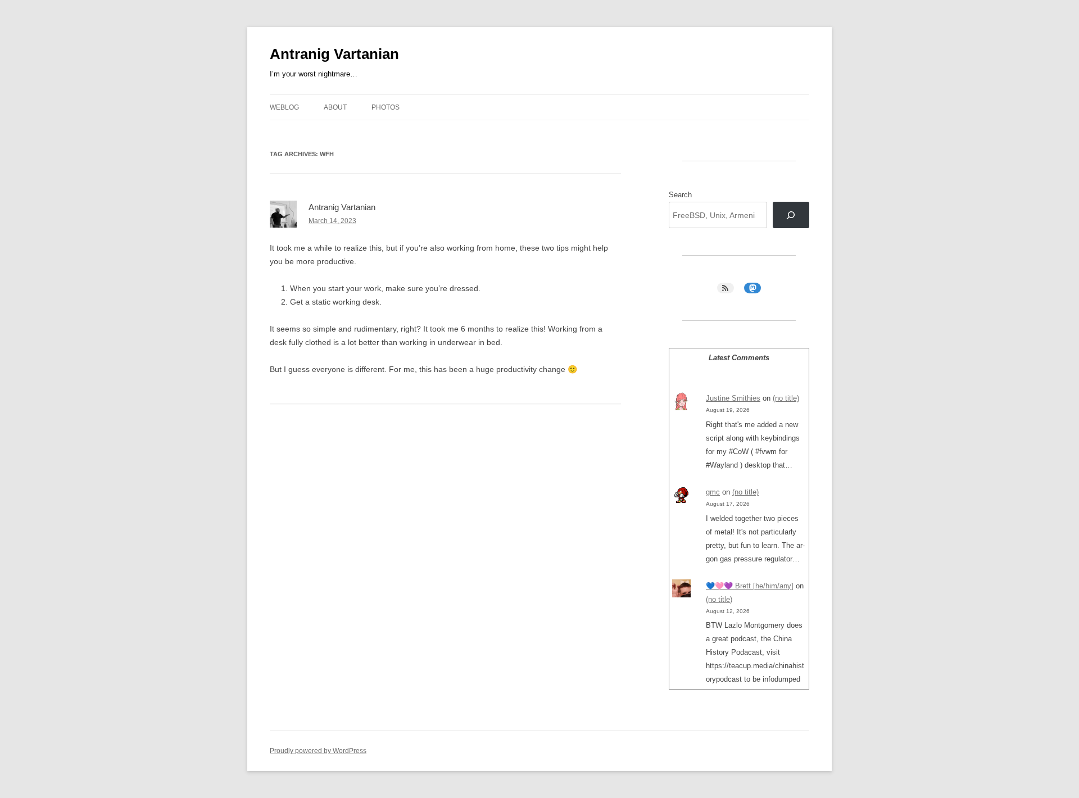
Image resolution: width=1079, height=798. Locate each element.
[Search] (791, 215)
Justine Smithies (733, 398)
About (335, 107)
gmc (713, 492)
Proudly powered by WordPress (318, 751)
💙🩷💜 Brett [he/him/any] (750, 586)
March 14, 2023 (332, 221)
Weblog (284, 107)
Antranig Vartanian (334, 54)
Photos (385, 107)
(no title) (786, 398)
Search (680, 195)
